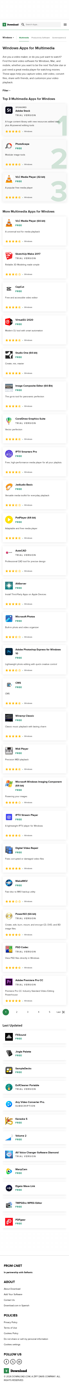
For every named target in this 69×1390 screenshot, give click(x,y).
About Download (12, 1289)
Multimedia (24, 38)
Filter (6, 90)
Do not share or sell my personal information (26, 1339)
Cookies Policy (11, 1333)
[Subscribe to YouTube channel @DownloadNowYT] (19, 1361)
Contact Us (9, 1300)
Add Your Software (13, 1294)
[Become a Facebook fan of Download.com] (6, 1361)
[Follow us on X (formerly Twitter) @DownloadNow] (12, 1361)
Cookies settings (12, 1344)
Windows (7, 37)
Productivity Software (40, 38)
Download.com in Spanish (16, 1305)
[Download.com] (10, 24)
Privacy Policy (10, 1322)
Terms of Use (10, 1327)
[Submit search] (23, 24)
